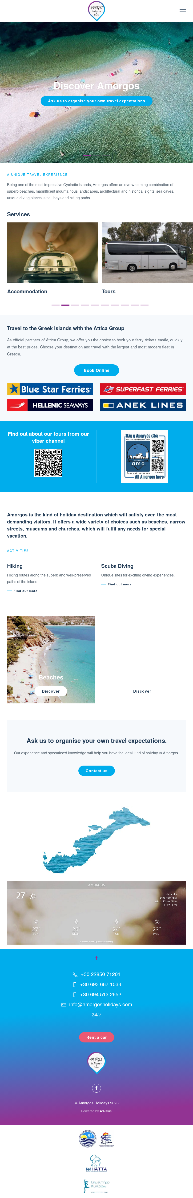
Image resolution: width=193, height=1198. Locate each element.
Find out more (25, 590)
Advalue (106, 1111)
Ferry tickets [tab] (106, 155)
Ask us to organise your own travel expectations (96, 100)
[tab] (56, 305)
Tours (14, 291)
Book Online (96, 370)
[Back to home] (96, 11)
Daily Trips (115, 291)
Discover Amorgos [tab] (87, 155)
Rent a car (96, 1037)
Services (18, 214)
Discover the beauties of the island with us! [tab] (96, 155)
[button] (183, 11)
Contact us (97, 770)
